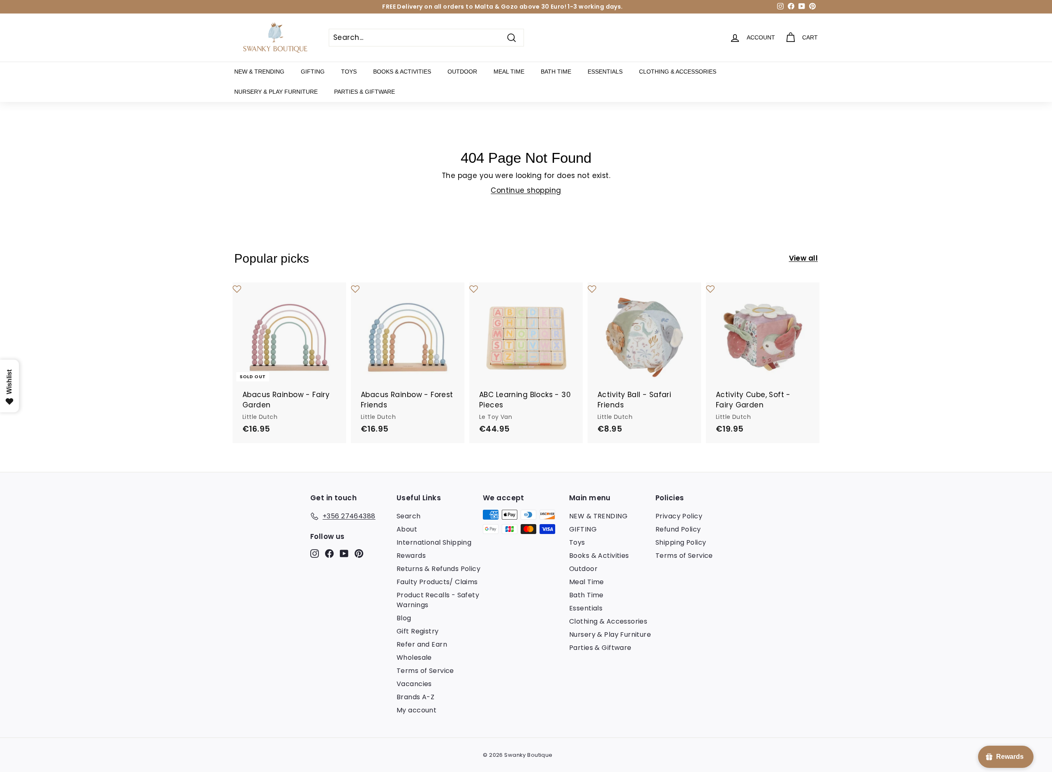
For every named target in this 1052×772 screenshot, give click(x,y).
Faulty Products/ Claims (437, 582)
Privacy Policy (678, 516)
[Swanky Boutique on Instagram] (314, 553)
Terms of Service (425, 670)
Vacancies (414, 684)
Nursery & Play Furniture (276, 91)
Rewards (411, 555)
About (407, 529)
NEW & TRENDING (259, 71)
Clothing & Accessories (677, 71)
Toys (349, 71)
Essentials (605, 71)
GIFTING (313, 71)
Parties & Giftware (364, 91)
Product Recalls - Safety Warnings (438, 600)
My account (416, 710)
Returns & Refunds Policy (438, 568)
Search (409, 516)
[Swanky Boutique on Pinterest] (359, 553)
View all (803, 258)
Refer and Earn (422, 644)
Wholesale (414, 657)
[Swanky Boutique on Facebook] (329, 553)
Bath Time (556, 71)
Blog (404, 618)
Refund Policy (678, 529)
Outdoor (462, 71)
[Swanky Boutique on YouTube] (344, 553)
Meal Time (509, 71)
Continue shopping (526, 190)
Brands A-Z (415, 697)
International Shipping (434, 542)
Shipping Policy (680, 542)
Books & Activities (402, 71)
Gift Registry (418, 631)
